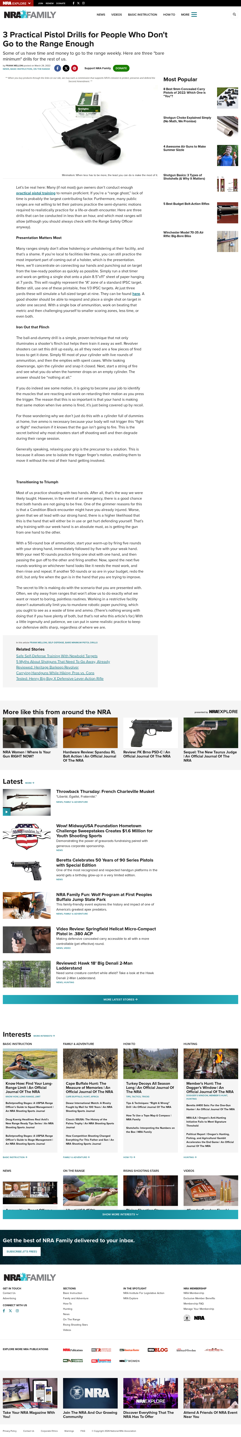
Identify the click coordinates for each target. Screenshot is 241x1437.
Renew (50, 3)
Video (67, 948)
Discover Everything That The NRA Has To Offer (148, 1414)
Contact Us (9, 1293)
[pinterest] (74, 66)
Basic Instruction (142, 14)
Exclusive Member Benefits (199, 1298)
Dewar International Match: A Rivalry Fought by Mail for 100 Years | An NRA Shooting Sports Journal (89, 1107)
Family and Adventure (75, 1298)
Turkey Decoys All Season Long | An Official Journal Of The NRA (150, 1088)
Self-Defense (56, 642)
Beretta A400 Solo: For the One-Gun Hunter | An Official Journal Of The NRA (210, 1107)
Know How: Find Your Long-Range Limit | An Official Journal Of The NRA (29, 1088)
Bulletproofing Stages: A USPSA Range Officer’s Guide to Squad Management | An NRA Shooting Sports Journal (29, 1107)
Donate (60, 3)
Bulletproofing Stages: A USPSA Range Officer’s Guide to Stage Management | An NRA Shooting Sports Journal (29, 1140)
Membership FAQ (194, 1304)
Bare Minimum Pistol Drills (81, 642)
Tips (128, 1096)
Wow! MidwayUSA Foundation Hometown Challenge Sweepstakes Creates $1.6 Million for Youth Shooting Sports (104, 830)
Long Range (26, 1096)
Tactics (136, 1096)
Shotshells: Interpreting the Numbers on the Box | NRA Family (150, 1130)
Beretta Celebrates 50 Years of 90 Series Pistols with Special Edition (104, 862)
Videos (116, 14)
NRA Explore (130, 1298)
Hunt (86, 1096)
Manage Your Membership (199, 1309)
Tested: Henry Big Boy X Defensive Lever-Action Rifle (60, 678)
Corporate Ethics (49, 1431)
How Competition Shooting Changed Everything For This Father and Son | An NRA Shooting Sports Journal (90, 1140)
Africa (95, 1096)
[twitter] (66, 66)
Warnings (69, 1431)
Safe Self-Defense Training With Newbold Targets (57, 656)
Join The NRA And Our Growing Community (90, 1414)
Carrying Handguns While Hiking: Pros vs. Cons (55, 673)
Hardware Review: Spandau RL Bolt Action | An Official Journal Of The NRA (89, 756)
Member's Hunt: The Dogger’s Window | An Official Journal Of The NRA (210, 1088)
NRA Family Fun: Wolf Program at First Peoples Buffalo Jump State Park (104, 897)
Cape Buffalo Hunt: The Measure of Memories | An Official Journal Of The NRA (89, 1088)
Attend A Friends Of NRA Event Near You (210, 1414)
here (136, 293)
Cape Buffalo (74, 1096)
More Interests (43, 1036)
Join (40, 3)
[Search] (234, 14)
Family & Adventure (76, 802)
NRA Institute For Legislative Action (143, 1293)
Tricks (145, 1096)
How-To (169, 14)
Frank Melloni (38, 642)
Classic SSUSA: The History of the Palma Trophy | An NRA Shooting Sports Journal (90, 1123)
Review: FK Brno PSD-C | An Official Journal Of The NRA (147, 754)
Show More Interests (140, 1214)
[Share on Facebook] (57, 66)
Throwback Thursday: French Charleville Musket (105, 791)
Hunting (69, 982)
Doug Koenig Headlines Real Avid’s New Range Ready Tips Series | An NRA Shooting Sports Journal (30, 1123)
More (28, 783)
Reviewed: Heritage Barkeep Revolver (47, 667)
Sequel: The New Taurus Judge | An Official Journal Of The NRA (210, 756)
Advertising (9, 1298)
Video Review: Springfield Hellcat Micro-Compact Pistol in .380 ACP (106, 931)
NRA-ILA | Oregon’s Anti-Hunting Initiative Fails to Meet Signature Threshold (206, 1122)
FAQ (83, 1431)
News (101, 14)
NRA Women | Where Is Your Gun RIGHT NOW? (27, 754)
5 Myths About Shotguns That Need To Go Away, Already (63, 661)
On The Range (41, 69)
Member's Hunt (218, 1095)
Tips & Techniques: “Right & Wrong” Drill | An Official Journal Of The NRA (148, 1105)
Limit (37, 1096)
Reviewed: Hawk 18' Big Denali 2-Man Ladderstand (94, 965)
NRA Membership (194, 1293)
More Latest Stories (136, 999)
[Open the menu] (194, 14)
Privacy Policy (10, 1431)
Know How (12, 1096)
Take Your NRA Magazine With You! (29, 1414)
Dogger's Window (197, 1095)
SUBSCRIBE (22, 1251)
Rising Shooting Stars (141, 1171)
